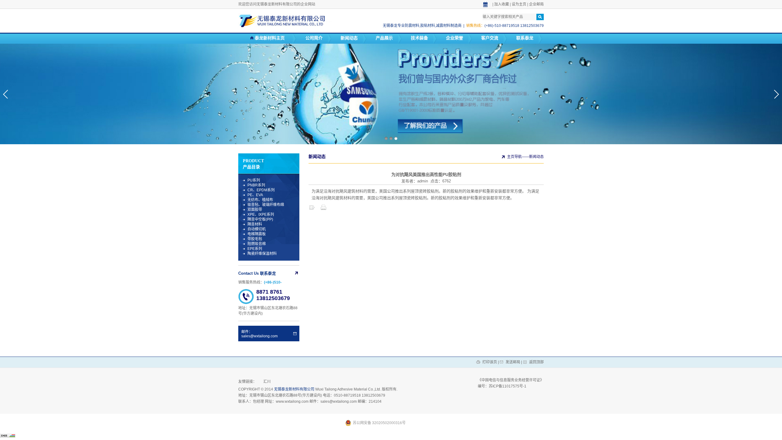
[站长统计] (7, 435)
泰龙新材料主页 (269, 38)
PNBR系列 (256, 185)
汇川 (267, 382)
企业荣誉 (454, 38)
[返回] (312, 209)
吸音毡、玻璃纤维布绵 (265, 205)
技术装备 (419, 38)
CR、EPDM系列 (261, 190)
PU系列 (253, 180)
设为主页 (519, 4)
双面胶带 (254, 209)
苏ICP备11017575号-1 (507, 386)
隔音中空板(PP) (260, 219)
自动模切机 (256, 229)
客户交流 (489, 38)
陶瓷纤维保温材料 (262, 253)
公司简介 (314, 38)
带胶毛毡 (254, 239)
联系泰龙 (524, 38)
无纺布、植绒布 (260, 200)
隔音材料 (254, 224)
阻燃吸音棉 (256, 244)
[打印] (323, 209)
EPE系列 (254, 249)
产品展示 (384, 38)
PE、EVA (255, 195)
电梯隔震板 (256, 234)
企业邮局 (536, 4)
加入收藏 (501, 4)
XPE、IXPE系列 (260, 214)
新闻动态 (349, 38)
